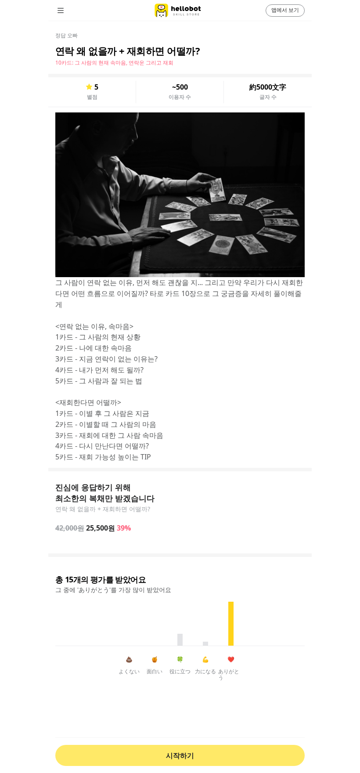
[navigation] (72, 10)
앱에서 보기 (285, 10)
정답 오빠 (66, 35)
